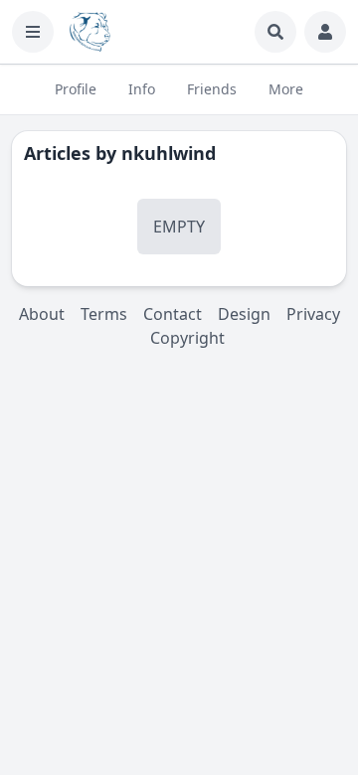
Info (141, 88)
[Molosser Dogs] (90, 32)
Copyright (187, 338)
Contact (172, 314)
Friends (212, 88)
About (42, 314)
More (285, 88)
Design (244, 314)
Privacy (313, 314)
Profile (75, 88)
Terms (104, 314)
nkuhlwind (168, 153)
